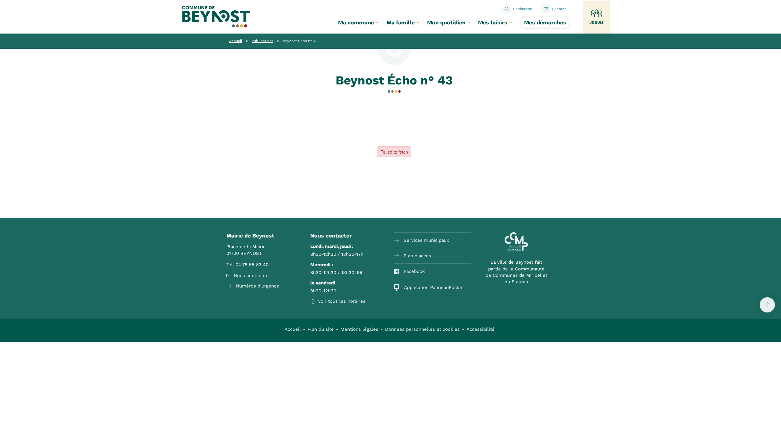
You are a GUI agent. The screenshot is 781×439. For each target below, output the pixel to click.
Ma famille (401, 22)
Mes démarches (545, 22)
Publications (262, 41)
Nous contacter (251, 275)
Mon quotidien (446, 22)
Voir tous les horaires (341, 301)
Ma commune (356, 22)
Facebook (414, 271)
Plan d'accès (417, 256)
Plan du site (321, 329)
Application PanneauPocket (434, 287)
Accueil (235, 41)
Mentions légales (359, 329)
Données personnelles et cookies (422, 329)
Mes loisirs (492, 22)
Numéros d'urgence (257, 286)
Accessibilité (480, 329)
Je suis (596, 22)
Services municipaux (426, 240)
